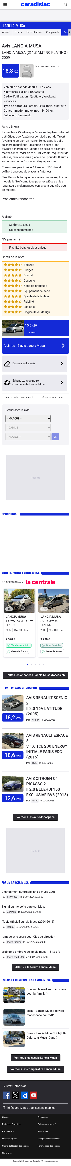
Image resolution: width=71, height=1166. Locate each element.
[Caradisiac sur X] (16, 1096)
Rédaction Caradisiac (11, 1124)
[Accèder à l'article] (14, 995)
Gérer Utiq (6, 1153)
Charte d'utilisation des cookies (15, 1146)
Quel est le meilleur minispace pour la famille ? (46, 991)
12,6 (13, 798)
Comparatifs (52, 32)
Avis (66, 32)
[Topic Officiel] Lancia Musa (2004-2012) (28, 921)
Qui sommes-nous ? (47, 1124)
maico (35, 800)
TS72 (34, 763)
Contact (5, 1117)
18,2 (13, 717)
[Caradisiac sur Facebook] (7, 1096)
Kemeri (35, 719)
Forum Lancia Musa (15, 882)
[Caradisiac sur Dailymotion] (25, 1096)
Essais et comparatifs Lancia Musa (26, 980)
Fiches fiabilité (34, 32)
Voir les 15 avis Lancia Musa (24, 346)
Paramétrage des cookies (49, 1146)
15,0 (31, 325)
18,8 (10, 71)
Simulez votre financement (19, 397)
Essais (18, 32)
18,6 (13, 755)
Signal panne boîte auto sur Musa (24, 906)
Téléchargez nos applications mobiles (30, 1107)
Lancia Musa (14, 25)
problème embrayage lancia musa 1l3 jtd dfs (31, 951)
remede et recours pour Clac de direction (28, 936)
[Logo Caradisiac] (35, 7)
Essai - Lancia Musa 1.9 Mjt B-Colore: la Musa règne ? (46, 1035)
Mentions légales (9, 1139)
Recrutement (8, 1131)
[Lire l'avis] (12, 711)
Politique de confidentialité (49, 1139)
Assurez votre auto (52, 397)
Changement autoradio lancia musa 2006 (29, 891)
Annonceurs (43, 1117)
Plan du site (43, 1131)
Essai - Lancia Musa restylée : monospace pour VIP (46, 1013)
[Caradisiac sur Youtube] (33, 1096)
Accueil (6, 32)
